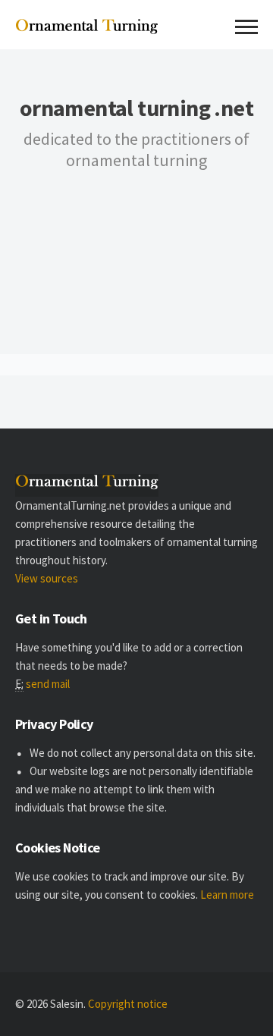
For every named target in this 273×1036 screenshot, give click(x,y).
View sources (46, 578)
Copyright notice (128, 1004)
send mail (48, 684)
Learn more (227, 894)
